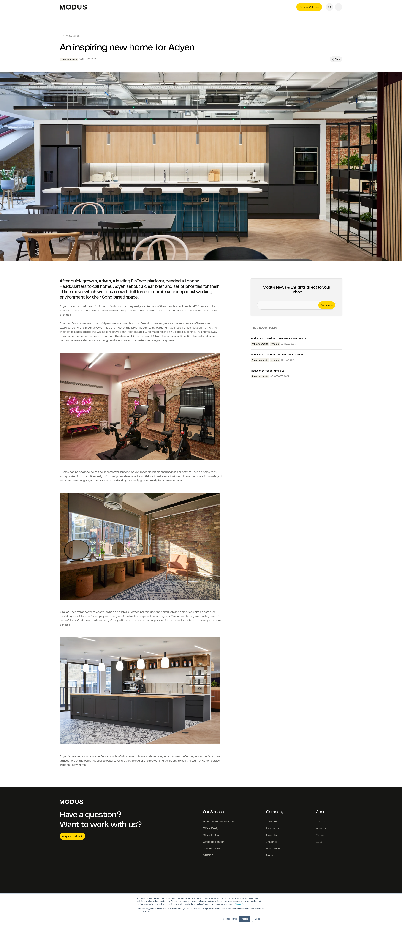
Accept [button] (245, 918)
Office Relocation (214, 841)
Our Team (322, 821)
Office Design (211, 828)
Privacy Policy (240, 903)
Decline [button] (258, 918)
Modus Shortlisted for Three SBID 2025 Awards (279, 338)
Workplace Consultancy (218, 821)
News (270, 855)
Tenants (271, 821)
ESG (319, 841)
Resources (273, 848)
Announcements (69, 59)
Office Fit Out (211, 835)
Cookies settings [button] (230, 918)
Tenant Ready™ (212, 848)
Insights (271, 841)
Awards (275, 344)
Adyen (105, 281)
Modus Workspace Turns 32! (267, 370)
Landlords (272, 828)
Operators (272, 835)
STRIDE (208, 855)
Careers (321, 835)
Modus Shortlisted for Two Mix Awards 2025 (277, 354)
